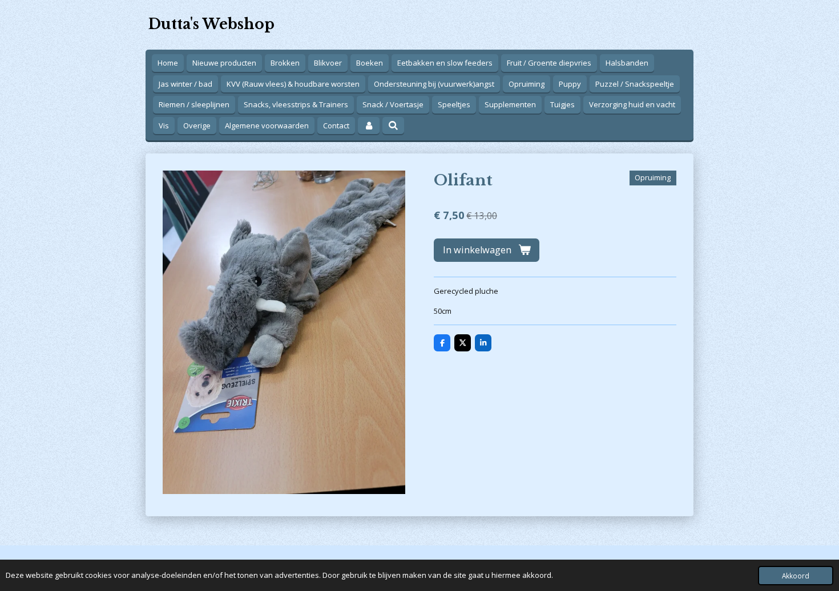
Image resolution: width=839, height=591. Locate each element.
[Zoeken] (393, 125)
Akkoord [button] (795, 575)
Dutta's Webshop (211, 24)
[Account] (369, 126)
